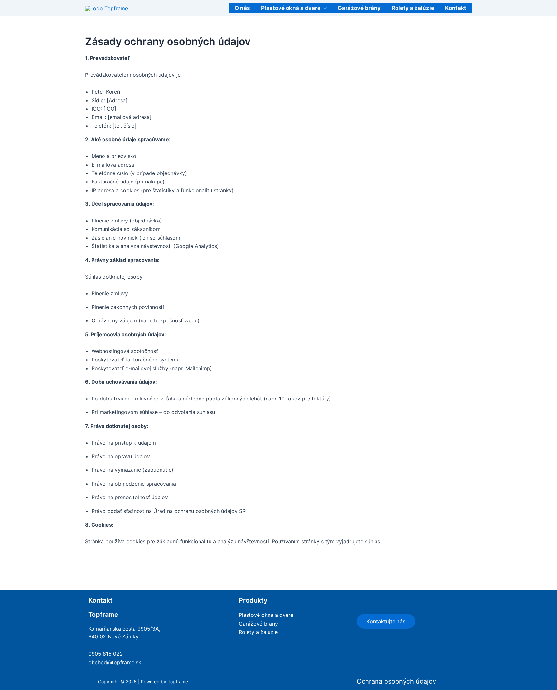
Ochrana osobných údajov (396, 681)
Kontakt (455, 8)
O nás (242, 8)
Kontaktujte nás (386, 621)
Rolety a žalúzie (413, 8)
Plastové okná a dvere (290, 8)
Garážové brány (359, 8)
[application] (323, 8)
